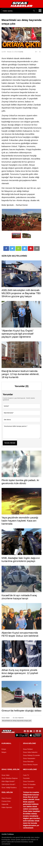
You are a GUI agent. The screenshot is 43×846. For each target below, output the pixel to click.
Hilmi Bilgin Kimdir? (8, 781)
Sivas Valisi (5, 775)
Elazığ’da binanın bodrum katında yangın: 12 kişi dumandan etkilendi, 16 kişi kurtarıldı (20, 374)
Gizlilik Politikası (8, 834)
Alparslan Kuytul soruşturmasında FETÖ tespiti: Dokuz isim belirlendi (20, 634)
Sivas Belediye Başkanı (10, 778)
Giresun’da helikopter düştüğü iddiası (21, 710)
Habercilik (5, 804)
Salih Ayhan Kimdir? (8, 784)
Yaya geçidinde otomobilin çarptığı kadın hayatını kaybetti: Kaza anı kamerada (20, 520)
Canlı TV (26, 775)
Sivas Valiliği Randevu (9, 788)
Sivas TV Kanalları (29, 784)
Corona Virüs (6, 801)
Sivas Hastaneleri (29, 758)
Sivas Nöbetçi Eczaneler (31, 755)
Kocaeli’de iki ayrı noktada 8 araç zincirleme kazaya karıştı (19, 597)
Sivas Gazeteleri (28, 781)
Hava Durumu (6, 798)
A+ (36, 52)
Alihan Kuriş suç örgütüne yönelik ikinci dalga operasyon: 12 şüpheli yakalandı (20, 673)
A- (40, 52)
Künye (4, 749)
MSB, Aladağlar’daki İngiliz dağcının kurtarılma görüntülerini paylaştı (21, 559)
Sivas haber (27, 811)
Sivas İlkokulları (28, 761)
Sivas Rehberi (28, 749)
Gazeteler (26, 778)
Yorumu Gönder (9, 443)
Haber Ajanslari (28, 788)
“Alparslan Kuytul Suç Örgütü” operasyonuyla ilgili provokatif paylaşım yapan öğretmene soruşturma (18, 335)
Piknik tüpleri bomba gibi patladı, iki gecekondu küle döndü (20, 482)
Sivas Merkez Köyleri (30, 765)
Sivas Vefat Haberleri (30, 752)
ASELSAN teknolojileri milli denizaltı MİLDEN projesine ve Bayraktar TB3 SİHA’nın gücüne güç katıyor (21, 293)
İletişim (4, 752)
